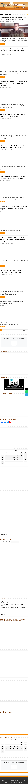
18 (6, 459)
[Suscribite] (26, 391)
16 (25, 457)
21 (17, 459)
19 (10, 459)
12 (10, 457)
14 (17, 457)
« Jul (2, 464)
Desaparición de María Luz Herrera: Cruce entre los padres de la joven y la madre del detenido (13, 50)
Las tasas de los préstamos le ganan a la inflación (13, 607)
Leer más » (2, 43)
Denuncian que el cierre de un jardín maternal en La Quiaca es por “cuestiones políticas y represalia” (14, 83)
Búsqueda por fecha (6, 541)
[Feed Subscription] (27, 14)
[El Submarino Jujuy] (14, 5)
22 (21, 459)
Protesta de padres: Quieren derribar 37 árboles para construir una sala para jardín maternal (13, 239)
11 (6, 457)
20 (14, 459)
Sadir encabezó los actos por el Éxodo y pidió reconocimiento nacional (12, 610)
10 (2, 457)
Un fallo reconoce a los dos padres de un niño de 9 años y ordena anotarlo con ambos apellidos (14, 208)
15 (21, 457)
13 (14, 457)
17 (2, 459)
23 (25, 459)
